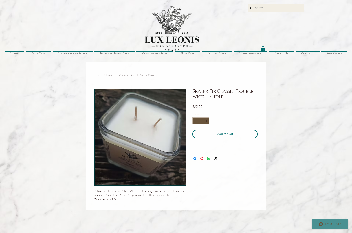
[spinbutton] (201, 121)
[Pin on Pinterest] (202, 158)
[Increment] (207, 121)
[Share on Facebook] (195, 158)
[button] (263, 49)
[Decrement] (195, 121)
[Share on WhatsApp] (209, 158)
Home (98, 75)
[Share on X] (216, 158)
